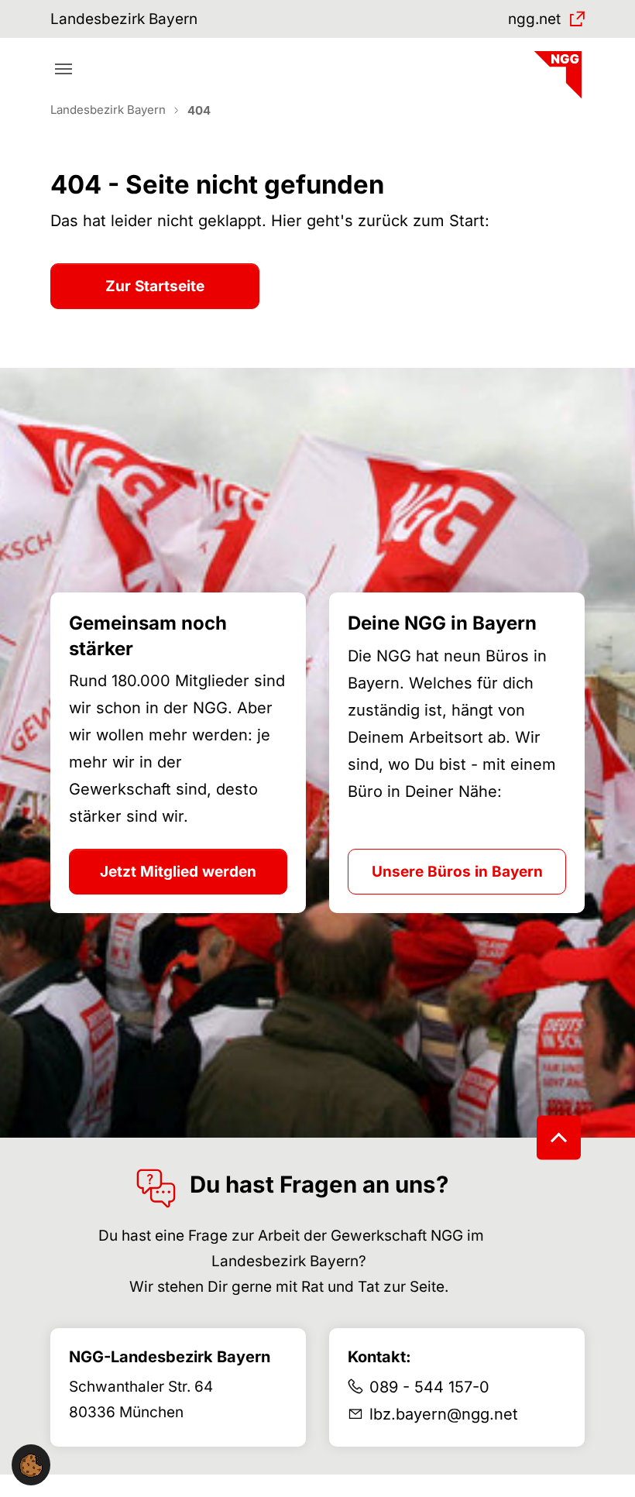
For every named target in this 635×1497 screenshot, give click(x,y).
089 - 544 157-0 (429, 1387)
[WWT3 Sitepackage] (556, 69)
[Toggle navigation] (63, 69)
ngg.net (534, 19)
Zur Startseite (154, 286)
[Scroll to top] (559, 1138)
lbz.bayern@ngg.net (443, 1414)
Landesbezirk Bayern (123, 19)
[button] (31, 1465)
